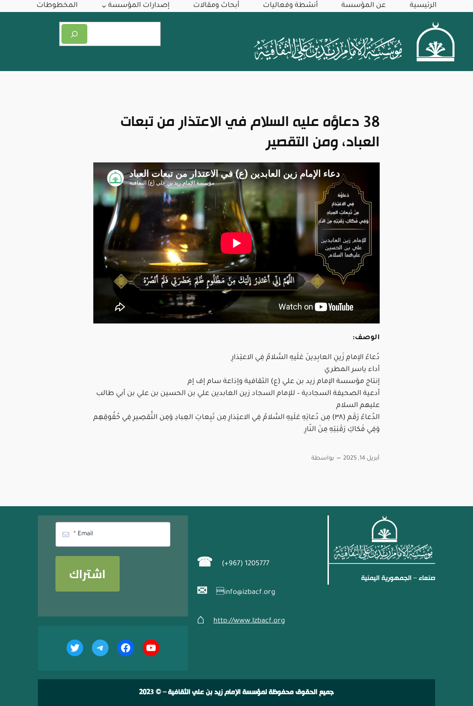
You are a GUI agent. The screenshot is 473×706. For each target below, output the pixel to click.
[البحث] (74, 34)
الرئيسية (423, 6)
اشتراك (87, 574)
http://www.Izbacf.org (249, 621)
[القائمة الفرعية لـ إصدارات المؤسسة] (104, 6)
